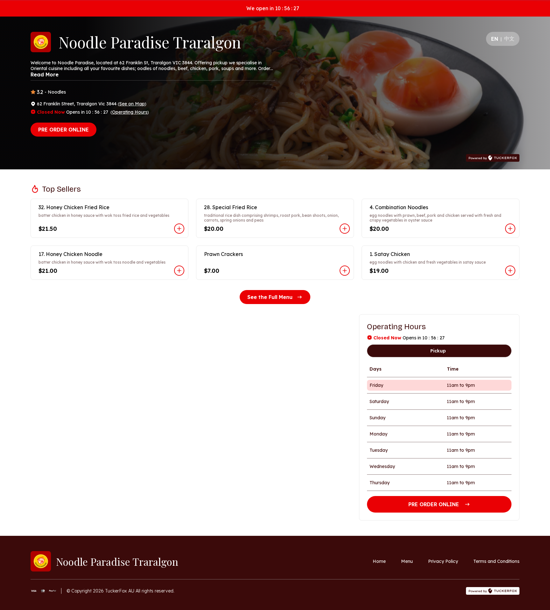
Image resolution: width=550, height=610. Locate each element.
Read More (45, 74)
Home (379, 561)
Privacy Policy (443, 561)
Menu (407, 561)
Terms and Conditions (496, 561)
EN (494, 39)
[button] (109, 218)
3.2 (40, 92)
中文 (509, 38)
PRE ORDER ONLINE (63, 129)
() (132, 104)
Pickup (438, 351)
